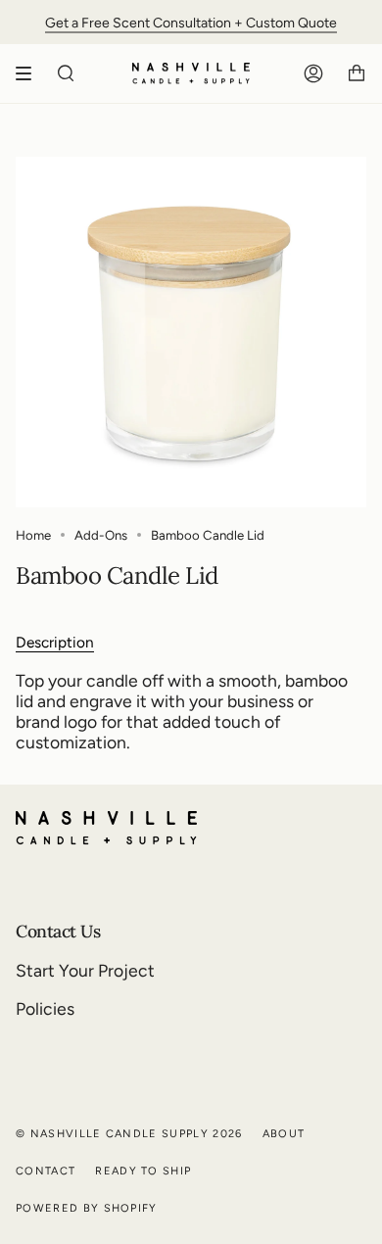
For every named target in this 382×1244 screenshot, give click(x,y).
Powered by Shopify (87, 1208)
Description (55, 642)
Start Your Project (85, 970)
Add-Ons (100, 535)
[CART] (356, 73)
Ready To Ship (143, 1171)
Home (33, 535)
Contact (45, 1171)
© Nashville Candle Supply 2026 (129, 1133)
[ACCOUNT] (313, 73)
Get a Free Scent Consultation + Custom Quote (191, 22)
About (284, 1133)
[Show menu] (30, 73)
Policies (45, 1008)
